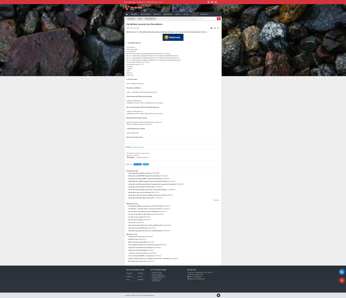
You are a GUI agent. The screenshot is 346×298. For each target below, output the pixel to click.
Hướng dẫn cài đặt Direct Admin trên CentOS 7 (141, 198)
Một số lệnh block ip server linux (137, 261)
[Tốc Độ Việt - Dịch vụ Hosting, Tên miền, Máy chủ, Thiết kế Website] (133, 8)
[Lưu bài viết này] (218, 28)
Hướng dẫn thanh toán (158, 277)
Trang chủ (129, 273)
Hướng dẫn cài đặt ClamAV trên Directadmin (140, 247)
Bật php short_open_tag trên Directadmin (139, 192)
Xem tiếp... (217, 200)
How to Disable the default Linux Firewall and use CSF (143, 245)
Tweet (146, 164)
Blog (128, 279)
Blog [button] (194, 14)
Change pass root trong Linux (136, 236)
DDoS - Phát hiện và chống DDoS (137, 242)
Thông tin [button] (203, 14)
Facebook (138, 164)
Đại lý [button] (178, 14)
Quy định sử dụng (157, 272)
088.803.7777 (142, 2)
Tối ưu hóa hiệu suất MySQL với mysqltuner (140, 256)
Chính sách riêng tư (157, 274)
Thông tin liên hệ (156, 279)
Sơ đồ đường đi (156, 281)
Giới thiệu (140, 273)
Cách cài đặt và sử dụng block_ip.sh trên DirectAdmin (143, 211)
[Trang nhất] (127, 14)
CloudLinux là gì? (133, 239)
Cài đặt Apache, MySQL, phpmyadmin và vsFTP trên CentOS (145, 206)
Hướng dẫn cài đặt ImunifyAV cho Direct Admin (141, 187)
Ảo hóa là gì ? (132, 222)
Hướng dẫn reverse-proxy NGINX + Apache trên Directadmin (145, 178)
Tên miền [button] (134, 14)
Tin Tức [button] (186, 14)
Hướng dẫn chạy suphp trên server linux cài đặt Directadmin (145, 231)
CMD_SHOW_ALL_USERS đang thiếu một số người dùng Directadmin (148, 181)
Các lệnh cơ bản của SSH (135, 217)
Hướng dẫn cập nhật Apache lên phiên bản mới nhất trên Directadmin (147, 189)
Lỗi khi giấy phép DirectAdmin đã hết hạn (140, 173)
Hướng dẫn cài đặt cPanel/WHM (137, 250)
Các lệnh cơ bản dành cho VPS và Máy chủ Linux (142, 214)
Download (140, 279)
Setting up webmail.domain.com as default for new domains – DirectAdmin (149, 258)
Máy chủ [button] (157, 14)
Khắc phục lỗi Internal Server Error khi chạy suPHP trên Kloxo (145, 225)
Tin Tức (140, 276)
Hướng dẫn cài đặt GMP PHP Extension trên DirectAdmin (144, 176)
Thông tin (129, 276)
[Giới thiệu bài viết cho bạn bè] (212, 28)
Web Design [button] (168, 14)
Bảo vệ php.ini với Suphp (135, 220)
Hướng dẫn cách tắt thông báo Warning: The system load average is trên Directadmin (152, 184)
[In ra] (215, 28)
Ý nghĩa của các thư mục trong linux (138, 253)
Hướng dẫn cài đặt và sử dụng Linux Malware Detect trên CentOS (146, 195)
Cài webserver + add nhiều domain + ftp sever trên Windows (145, 209)
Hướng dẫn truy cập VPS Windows (138, 228)
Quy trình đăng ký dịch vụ (159, 276)
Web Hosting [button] (145, 14)
